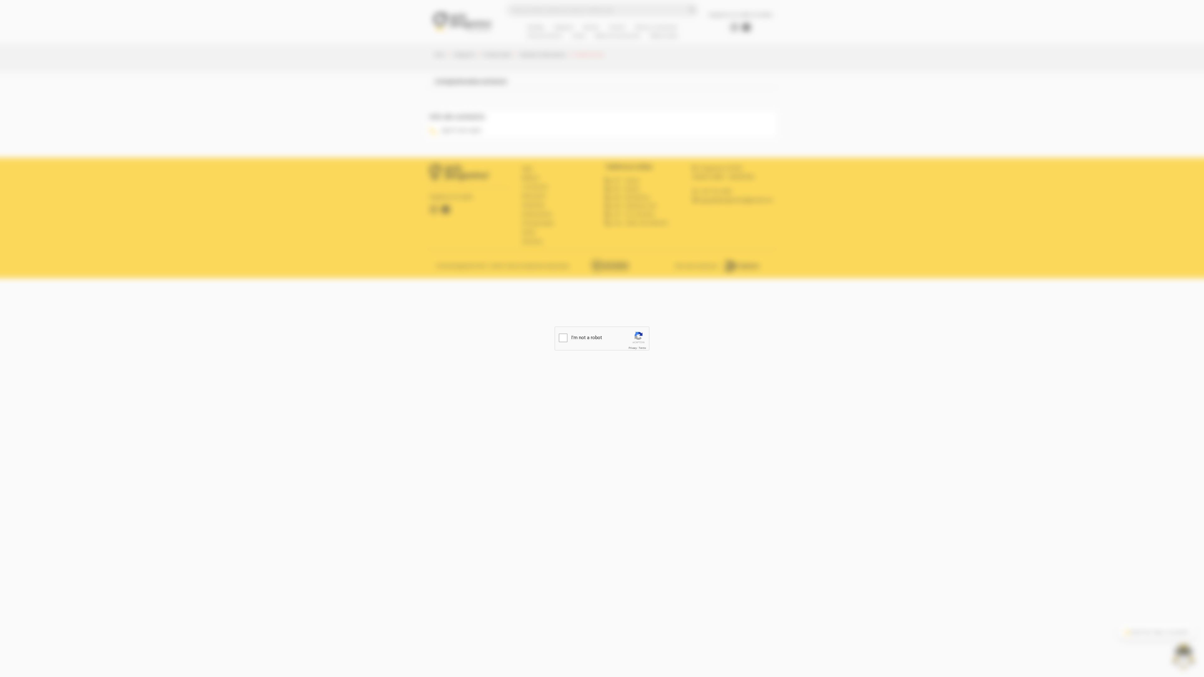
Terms (642, 348)
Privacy (633, 348)
